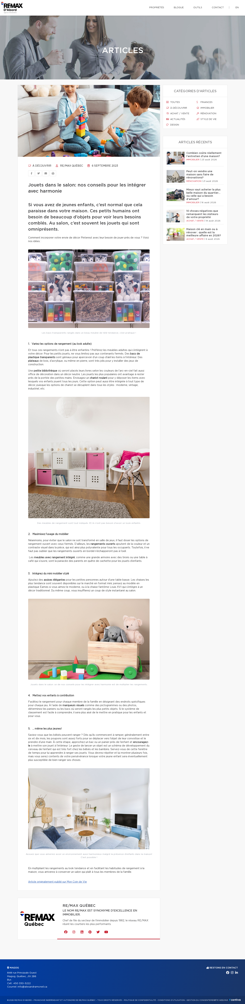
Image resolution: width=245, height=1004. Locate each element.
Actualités (177, 119)
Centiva (235, 1000)
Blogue (179, 7)
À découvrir (41, 166)
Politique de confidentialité (140, 1000)
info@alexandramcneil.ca (32, 987)
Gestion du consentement (201, 1000)
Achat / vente (179, 113)
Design (174, 125)
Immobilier (207, 108)
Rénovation (208, 113)
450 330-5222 (22, 983)
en (237, 7)
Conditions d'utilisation (171, 1000)
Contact (218, 7)
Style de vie (208, 119)
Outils (197, 7)
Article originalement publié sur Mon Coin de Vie (57, 882)
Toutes (174, 102)
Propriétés (156, 7)
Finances (206, 102)
